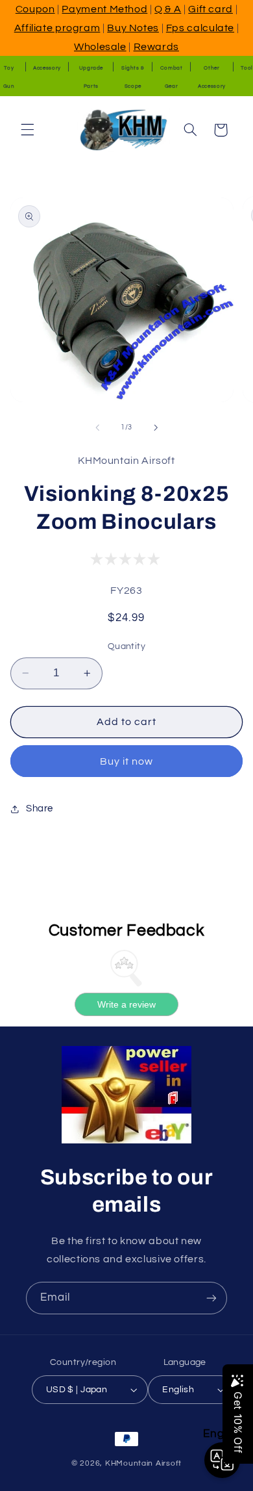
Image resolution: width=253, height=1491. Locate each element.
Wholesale (100, 47)
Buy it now (127, 761)
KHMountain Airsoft (143, 1463)
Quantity (126, 646)
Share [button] (39, 808)
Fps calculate (200, 28)
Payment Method (104, 9)
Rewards (156, 47)
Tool (247, 68)
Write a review (126, 1004)
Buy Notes (133, 28)
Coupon (35, 9)
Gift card (210, 9)
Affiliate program (57, 28)
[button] (27, 130)
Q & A (167, 9)
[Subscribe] (211, 1298)
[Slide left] (97, 427)
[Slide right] (155, 427)
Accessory (47, 68)
